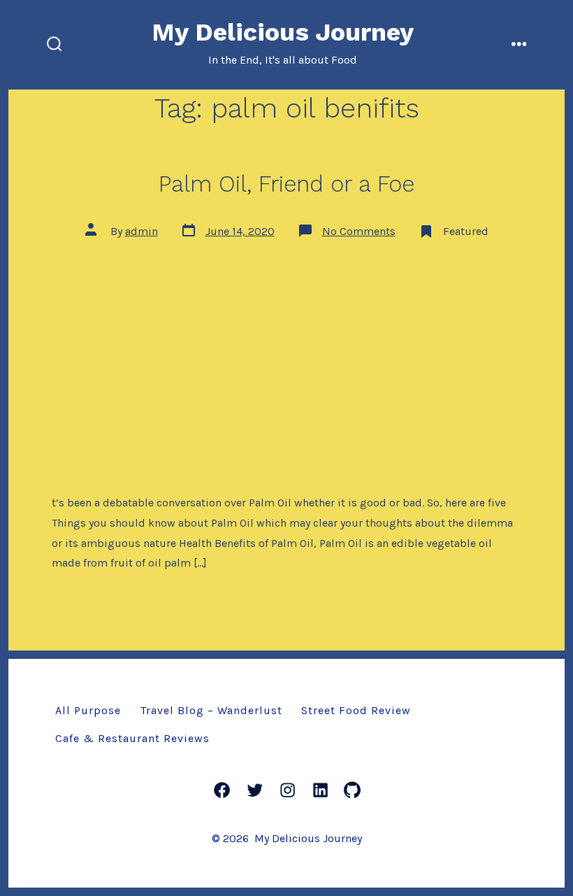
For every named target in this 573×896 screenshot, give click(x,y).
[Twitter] (255, 790)
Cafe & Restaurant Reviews (132, 738)
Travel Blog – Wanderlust (211, 710)
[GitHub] (352, 790)
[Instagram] (288, 790)
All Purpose (88, 710)
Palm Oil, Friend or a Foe (286, 184)
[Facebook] (222, 790)
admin (141, 231)
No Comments (359, 231)
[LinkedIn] (320, 790)
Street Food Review (356, 710)
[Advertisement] (286, 357)
